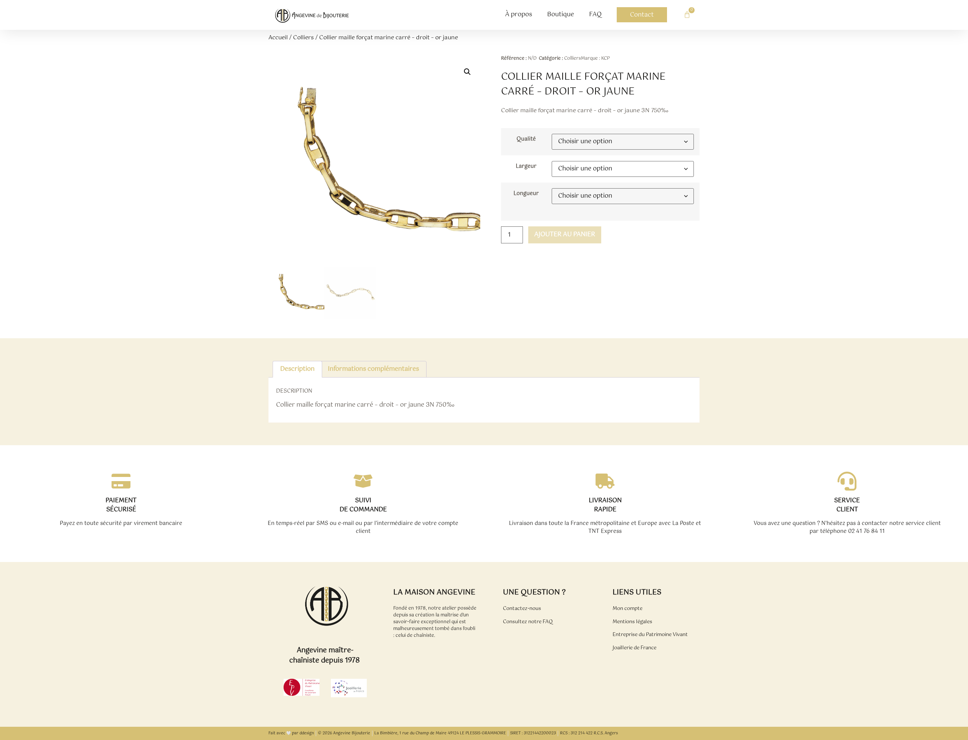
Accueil (278, 37)
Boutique (560, 14)
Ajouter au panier (564, 234)
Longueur (526, 193)
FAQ (595, 14)
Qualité (526, 139)
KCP (605, 58)
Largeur (526, 166)
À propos (518, 14)
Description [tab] (297, 369)
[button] (467, 72)
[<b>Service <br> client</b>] (847, 481)
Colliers (303, 37)
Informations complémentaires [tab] (373, 369)
